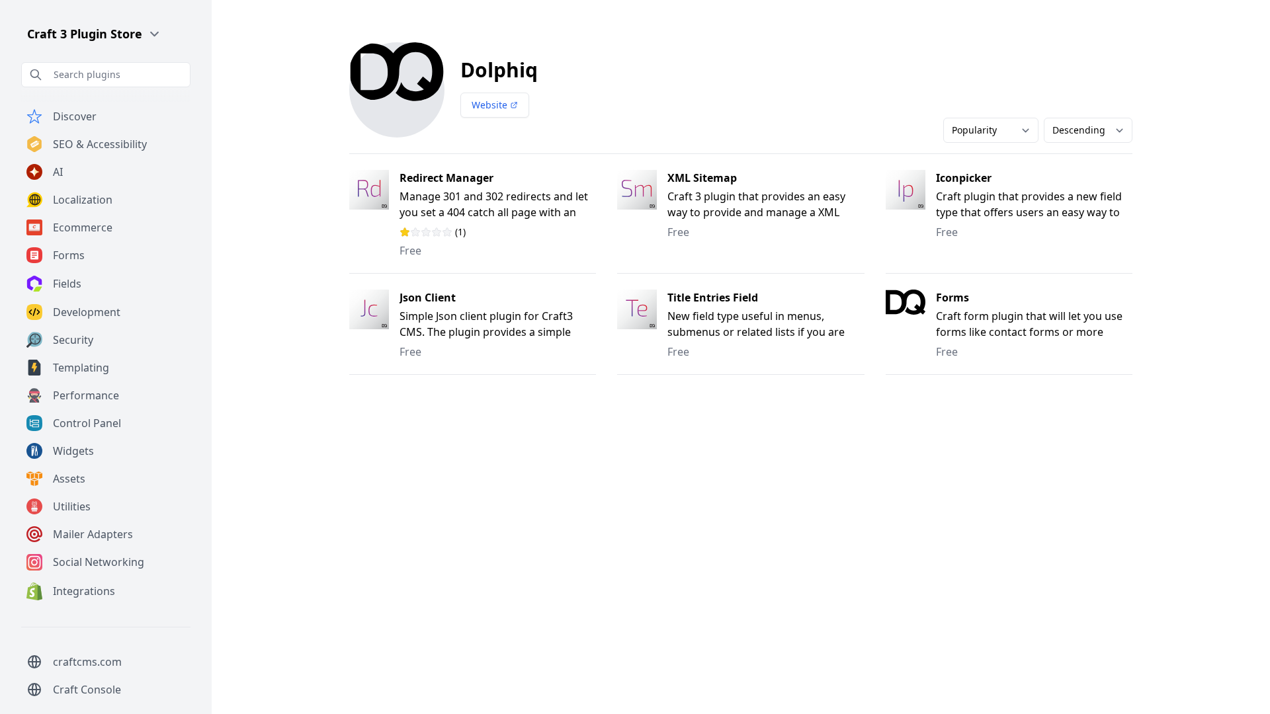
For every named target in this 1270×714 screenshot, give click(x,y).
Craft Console (87, 689)
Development (86, 312)
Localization (82, 199)
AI (58, 172)
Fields (67, 283)
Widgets (73, 451)
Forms (69, 255)
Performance (86, 395)
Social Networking (98, 562)
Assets (69, 478)
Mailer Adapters (93, 534)
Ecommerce (82, 227)
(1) (449, 232)
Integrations (84, 591)
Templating (81, 367)
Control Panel (87, 423)
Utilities (72, 506)
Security (73, 340)
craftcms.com (87, 661)
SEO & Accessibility (100, 144)
